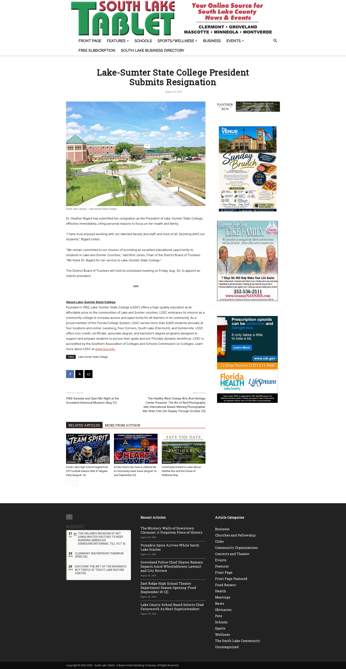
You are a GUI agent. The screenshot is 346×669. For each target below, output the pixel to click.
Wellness (222, 634)
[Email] (88, 374)
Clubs (219, 541)
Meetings (222, 597)
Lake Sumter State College (93, 356)
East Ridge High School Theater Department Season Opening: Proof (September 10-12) (168, 587)
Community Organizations (236, 547)
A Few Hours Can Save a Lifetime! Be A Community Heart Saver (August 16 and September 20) (135, 471)
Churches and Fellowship (235, 535)
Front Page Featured (231, 578)
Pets (218, 616)
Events (233, 41)
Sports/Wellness (176, 41)
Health (220, 591)
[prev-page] (68, 483)
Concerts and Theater (232, 554)
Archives (71, 462)
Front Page (89, 41)
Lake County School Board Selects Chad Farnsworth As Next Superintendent (172, 607)
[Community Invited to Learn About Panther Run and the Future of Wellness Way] (183, 449)
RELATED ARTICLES (84, 425)
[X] (79, 374)
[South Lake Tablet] (173, 18)
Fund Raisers (225, 585)
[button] (275, 41)
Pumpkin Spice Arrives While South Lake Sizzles (170, 547)
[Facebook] (70, 374)
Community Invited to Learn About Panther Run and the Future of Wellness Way (181, 471)
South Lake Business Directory (152, 50)
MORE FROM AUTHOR (122, 425)
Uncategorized (227, 647)
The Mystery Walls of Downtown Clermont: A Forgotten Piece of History (172, 530)
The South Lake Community (237, 641)
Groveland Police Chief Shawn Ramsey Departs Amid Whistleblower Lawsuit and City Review (172, 566)
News (219, 603)
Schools (143, 41)
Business (212, 41)
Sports (220, 628)
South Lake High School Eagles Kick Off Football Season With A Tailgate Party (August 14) (87, 471)
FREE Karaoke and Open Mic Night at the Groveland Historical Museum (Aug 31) (92, 400)
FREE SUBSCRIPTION (96, 50)
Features (116, 41)
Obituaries (223, 610)
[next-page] (74, 483)
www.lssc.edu (105, 349)
